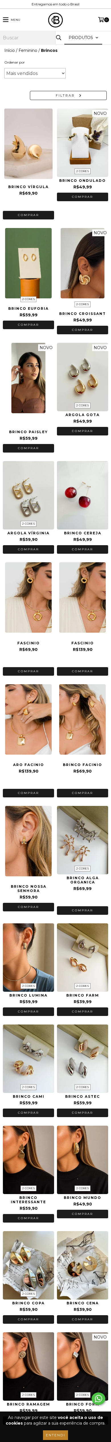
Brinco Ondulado (82, 180)
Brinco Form (82, 1404)
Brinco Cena (83, 1303)
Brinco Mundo (82, 1197)
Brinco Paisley (28, 432)
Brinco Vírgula (28, 187)
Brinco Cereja (82, 533)
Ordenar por (14, 62)
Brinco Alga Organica (83, 880)
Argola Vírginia (28, 533)
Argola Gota (82, 415)
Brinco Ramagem (28, 1404)
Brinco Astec (82, 1096)
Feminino (27, 50)
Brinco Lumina (28, 995)
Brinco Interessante (28, 1199)
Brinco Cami (28, 1096)
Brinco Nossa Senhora (28, 888)
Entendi (55, 1435)
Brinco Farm (82, 995)
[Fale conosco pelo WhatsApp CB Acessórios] (98, 1398)
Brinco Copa (28, 1303)
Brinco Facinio (82, 765)
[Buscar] (58, 37)
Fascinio (28, 643)
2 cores (82, 171)
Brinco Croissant (82, 313)
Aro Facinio (28, 765)
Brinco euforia (28, 308)
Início (9, 50)
